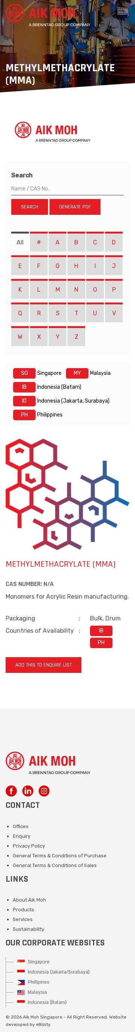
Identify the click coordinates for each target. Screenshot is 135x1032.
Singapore (38, 962)
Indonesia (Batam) (47, 1002)
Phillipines (38, 982)
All (20, 242)
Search (22, 175)
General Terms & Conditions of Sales (55, 865)
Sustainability (28, 929)
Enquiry (21, 836)
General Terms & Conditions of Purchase (59, 855)
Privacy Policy (29, 846)
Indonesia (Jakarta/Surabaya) (58, 972)
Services (23, 919)
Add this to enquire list (43, 665)
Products (23, 909)
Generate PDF (75, 207)
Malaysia (37, 992)
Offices (20, 826)
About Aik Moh (29, 900)
